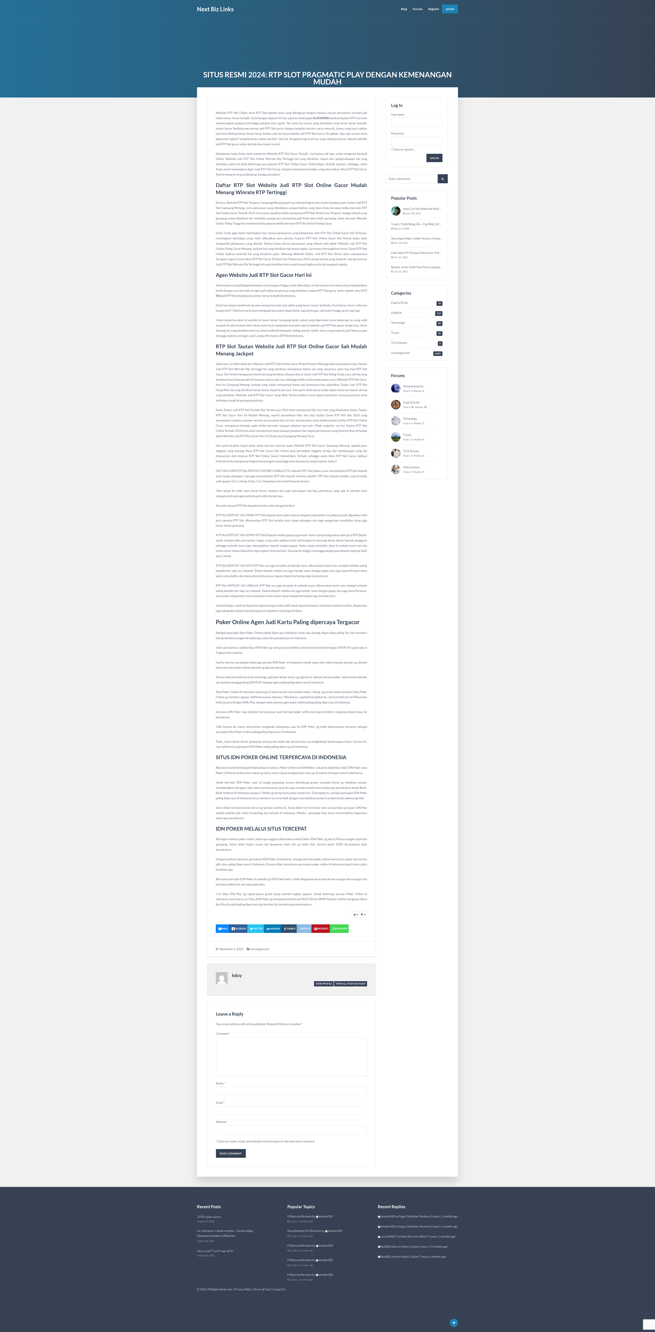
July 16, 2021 (401, 257)
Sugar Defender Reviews (414, 1216)
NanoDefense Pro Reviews (304, 1231)
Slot (218, 295)
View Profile (324, 983)
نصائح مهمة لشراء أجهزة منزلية (215, 1250)
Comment (223, 1033)
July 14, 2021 (401, 243)
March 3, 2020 (401, 228)
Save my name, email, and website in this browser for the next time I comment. (267, 1141)
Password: (397, 133)
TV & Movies (399, 343)
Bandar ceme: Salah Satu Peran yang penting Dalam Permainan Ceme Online (438, 267)
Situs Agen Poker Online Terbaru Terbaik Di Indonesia (424, 238)
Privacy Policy (243, 1289)
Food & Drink (399, 302)
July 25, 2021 (401, 271)
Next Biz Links (215, 8)
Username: (398, 114)
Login (450, 9)
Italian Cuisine (409, 1246)
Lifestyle (396, 312)
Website (221, 1122)
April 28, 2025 (413, 213)
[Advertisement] (327, 44)
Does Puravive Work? (414, 1236)
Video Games (411, 467)
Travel (395, 332)
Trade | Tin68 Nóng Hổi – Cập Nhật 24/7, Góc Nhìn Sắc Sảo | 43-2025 (433, 224)
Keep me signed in (404, 149)
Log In (434, 158)
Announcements (413, 386)
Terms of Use (262, 1289)
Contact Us (278, 1289)
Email (220, 1102)
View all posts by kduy (351, 983)
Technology (398, 322)
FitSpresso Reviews (299, 1216)
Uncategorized (260, 949)
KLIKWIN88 (321, 118)
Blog (404, 9)
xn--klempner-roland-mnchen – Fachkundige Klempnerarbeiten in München (225, 1233)
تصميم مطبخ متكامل (209, 1216)
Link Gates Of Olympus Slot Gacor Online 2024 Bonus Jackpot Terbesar (435, 253)
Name (220, 1083)
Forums (418, 9)
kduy (237, 975)
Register (433, 9)
